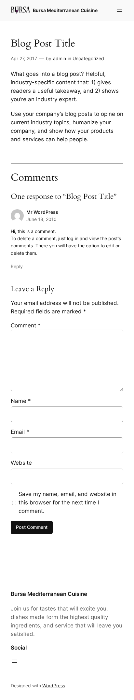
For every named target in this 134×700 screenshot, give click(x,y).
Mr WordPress (42, 212)
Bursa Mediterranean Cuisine (65, 10)
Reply (17, 266)
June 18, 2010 (41, 219)
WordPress (53, 685)
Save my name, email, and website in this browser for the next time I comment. (67, 502)
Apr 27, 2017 (24, 58)
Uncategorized (88, 58)
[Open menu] (119, 10)
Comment (26, 325)
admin (59, 58)
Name (21, 401)
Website (21, 463)
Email (20, 432)
